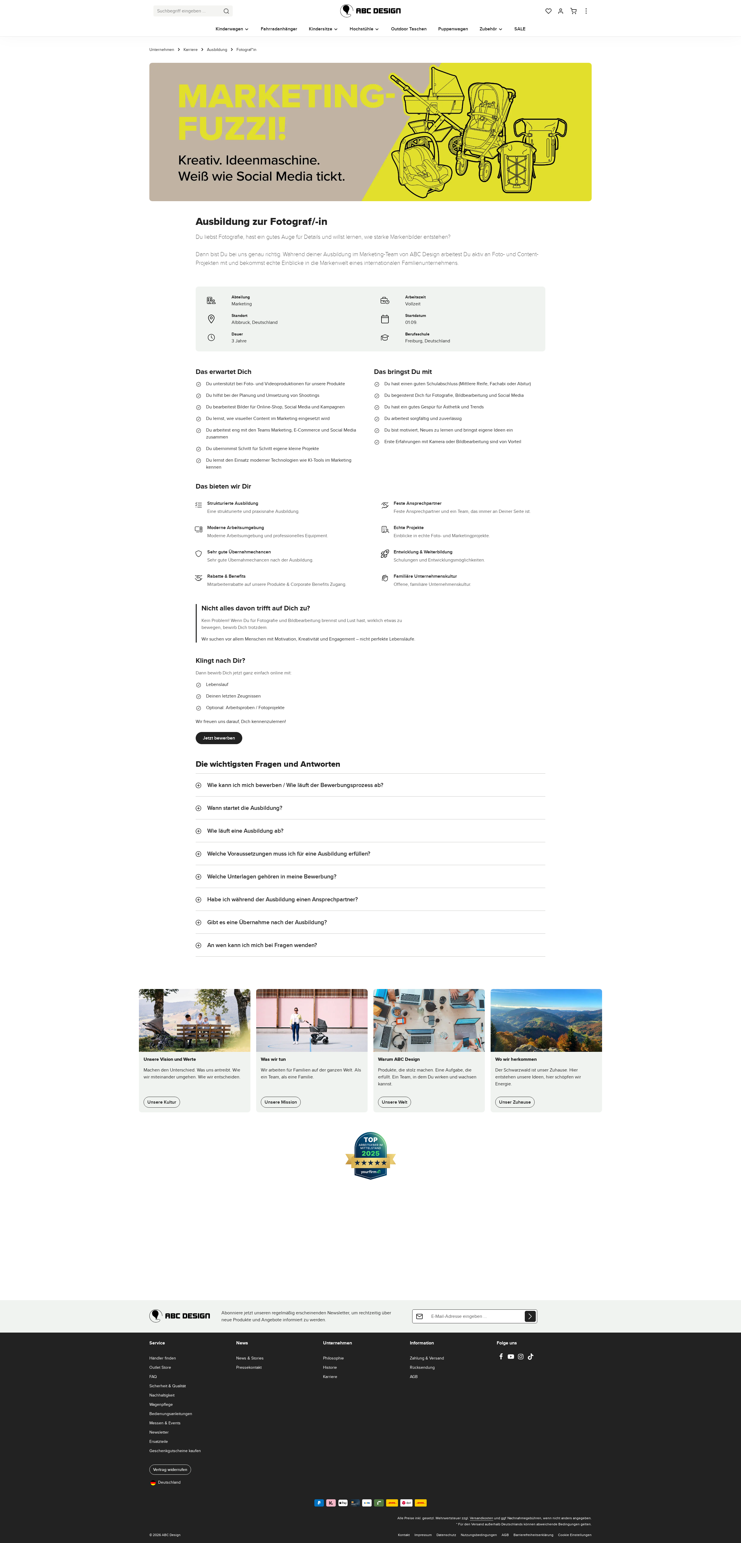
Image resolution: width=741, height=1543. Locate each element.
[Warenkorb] (573, 10)
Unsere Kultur (161, 1102)
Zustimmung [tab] (284, 739)
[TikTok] (530, 1358)
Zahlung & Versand (427, 1358)
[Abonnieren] (530, 1316)
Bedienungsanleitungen (170, 1414)
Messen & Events (165, 1423)
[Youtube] (511, 1358)
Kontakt (404, 1534)
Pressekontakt (249, 1367)
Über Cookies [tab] (457, 739)
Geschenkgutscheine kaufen (175, 1451)
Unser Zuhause (515, 1102)
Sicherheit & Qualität (167, 1386)
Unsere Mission (281, 1102)
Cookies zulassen (453, 818)
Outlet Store (160, 1367)
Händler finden (162, 1358)
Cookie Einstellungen (575, 1534)
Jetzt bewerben (219, 738)
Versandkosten (481, 1518)
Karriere (330, 1376)
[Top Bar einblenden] (586, 10)
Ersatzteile (158, 1441)
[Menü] (29, 1485)
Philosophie (333, 1358)
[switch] (19, 1521)
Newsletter (159, 1432)
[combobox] (187, 10)
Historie (330, 1367)
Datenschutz (446, 1534)
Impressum (423, 1534)
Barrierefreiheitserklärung (533, 1534)
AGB (414, 1376)
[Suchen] (226, 10)
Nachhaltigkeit (162, 1395)
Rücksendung (422, 1367)
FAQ (153, 1376)
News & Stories (250, 1358)
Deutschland (169, 1482)
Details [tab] (371, 739)
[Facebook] (501, 1358)
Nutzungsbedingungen (479, 1534)
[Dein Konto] (560, 10)
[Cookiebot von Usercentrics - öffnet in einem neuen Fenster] (469, 720)
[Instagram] (521, 1358)
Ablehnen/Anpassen (366, 818)
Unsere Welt (394, 1102)
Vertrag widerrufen (170, 1469)
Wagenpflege (161, 1404)
